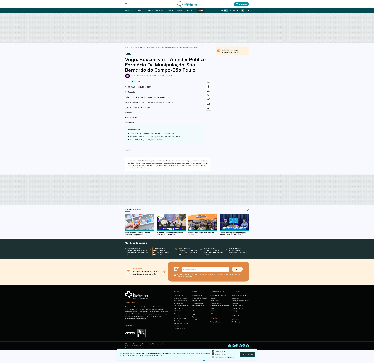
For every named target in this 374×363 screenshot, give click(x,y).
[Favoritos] (242, 10)
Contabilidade (214, 300)
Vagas (194, 317)
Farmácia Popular (215, 303)
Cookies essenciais (220, 351)
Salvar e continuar (247, 354)
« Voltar (128, 150)
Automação (213, 298)
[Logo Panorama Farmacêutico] (187, 4)
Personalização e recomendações (224, 357)
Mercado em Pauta (180, 318)
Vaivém (194, 314)
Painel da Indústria (198, 306)
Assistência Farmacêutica (218, 295)
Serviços (189, 10)
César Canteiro (138, 76)
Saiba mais (129, 122)
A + (127, 81)
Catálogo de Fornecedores (240, 300)
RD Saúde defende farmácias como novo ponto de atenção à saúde (155, 136)
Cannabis (176, 316)
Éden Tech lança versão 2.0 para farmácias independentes (152, 133)
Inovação (176, 313)
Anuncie (200, 10)
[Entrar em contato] (229, 345)
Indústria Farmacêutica (181, 298)
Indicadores (138, 10)
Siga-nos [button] (236, 10)
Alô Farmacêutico (197, 295)
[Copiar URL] (208, 108)
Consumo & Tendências (199, 298)
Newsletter (235, 303)
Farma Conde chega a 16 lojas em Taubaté (146, 140)
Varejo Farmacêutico (180, 300)
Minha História (178, 321)
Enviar (237, 269)
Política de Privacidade (132, 348)
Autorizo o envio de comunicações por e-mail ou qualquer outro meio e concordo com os (208, 275)
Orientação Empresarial (181, 323)
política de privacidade (155, 355)
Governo (176, 326)
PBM (211, 313)
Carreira (170, 10)
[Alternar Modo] (140, 81)
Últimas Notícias (179, 295)
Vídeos (149, 10)
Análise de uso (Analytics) (222, 354)
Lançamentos (178, 311)
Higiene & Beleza (179, 308)
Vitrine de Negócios (198, 303)
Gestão (212, 308)
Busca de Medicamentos (240, 295)
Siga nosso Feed (237, 308)
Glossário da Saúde (180, 328)
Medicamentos (178, 303)
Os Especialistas (160, 10)
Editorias (127, 10)
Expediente (235, 319)
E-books (180, 10)
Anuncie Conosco (237, 306)
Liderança (213, 311)
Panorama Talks (197, 300)
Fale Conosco (236, 322)
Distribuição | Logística (181, 306)
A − (133, 81)
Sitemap (234, 311)
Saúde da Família (215, 322)
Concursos (195, 319)
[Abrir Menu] (137, 4)
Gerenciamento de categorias (219, 306)
